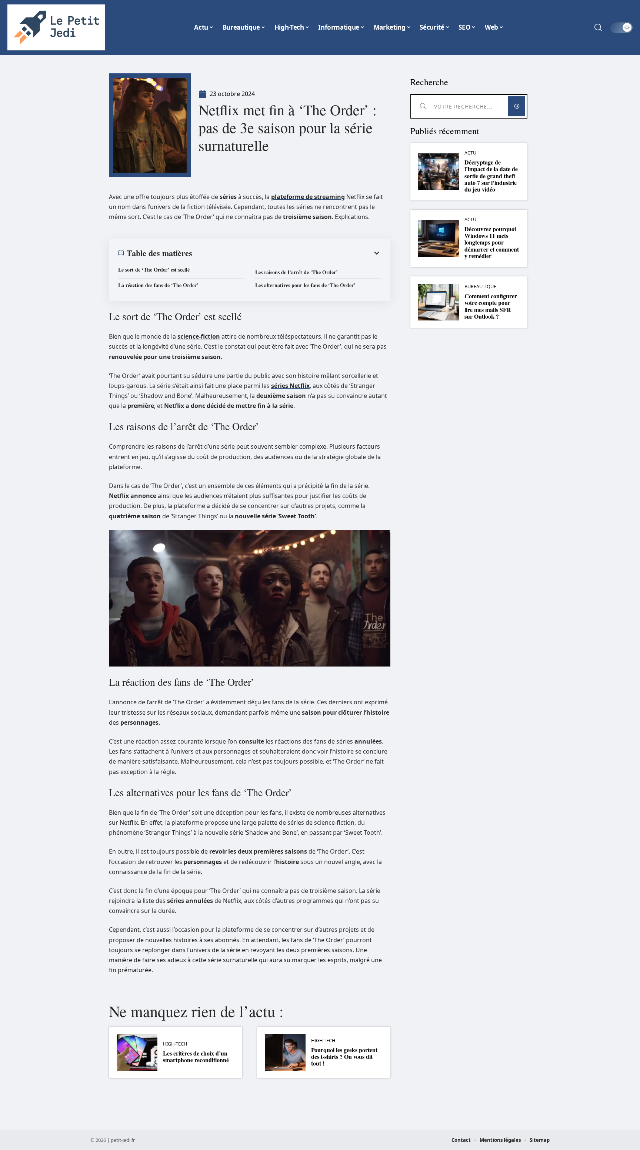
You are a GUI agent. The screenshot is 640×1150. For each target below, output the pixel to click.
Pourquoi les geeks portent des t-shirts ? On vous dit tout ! (344, 1057)
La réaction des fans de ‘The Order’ (158, 285)
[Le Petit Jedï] (56, 27)
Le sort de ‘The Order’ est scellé (154, 269)
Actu (470, 152)
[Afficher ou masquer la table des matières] (286, 253)
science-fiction (198, 336)
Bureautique (480, 286)
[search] (598, 27)
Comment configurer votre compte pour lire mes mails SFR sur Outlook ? (490, 306)
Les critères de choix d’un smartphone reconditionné (196, 1056)
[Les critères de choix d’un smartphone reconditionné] (137, 1052)
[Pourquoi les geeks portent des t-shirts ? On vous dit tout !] (285, 1052)
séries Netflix (290, 386)
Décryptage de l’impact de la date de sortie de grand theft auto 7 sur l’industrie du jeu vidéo (491, 176)
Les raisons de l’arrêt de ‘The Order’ (296, 272)
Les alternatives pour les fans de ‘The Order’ (305, 285)
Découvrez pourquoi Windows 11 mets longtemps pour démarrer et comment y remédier (491, 242)
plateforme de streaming (308, 197)
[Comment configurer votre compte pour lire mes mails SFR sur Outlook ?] (438, 302)
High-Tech (175, 1043)
